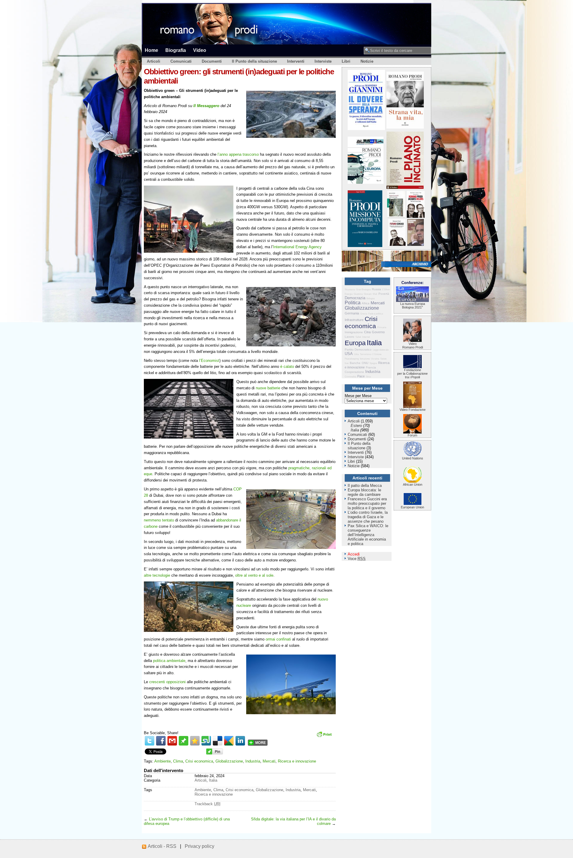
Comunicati (181, 61)
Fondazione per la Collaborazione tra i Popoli (412, 373)
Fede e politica (375, 313)
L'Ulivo (385, 289)
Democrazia (355, 298)
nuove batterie (268, 388)
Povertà (383, 293)
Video (199, 50)
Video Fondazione (413, 409)
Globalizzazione (229, 761)
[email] (172, 741)
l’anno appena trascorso (238, 154)
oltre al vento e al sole (254, 575)
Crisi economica (199, 761)
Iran (347, 363)
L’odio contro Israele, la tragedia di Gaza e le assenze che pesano (368, 517)
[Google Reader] (229, 741)
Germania (352, 313)
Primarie (381, 327)
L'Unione (376, 354)
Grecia (363, 313)
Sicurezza (350, 289)
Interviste (323, 61)
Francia (371, 367)
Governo (378, 332)
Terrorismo (365, 354)
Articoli (153, 61)
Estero (356, 425)
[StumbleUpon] (206, 741)
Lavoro (349, 336)
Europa (355, 343)
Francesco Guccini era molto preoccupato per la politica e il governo (367, 503)
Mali (375, 294)
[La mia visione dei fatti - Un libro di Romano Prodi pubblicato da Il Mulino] (415, 244)
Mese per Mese (358, 395)
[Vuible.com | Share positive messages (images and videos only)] (183, 744)
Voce (357, 558)
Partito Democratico (358, 349)
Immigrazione (354, 332)
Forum (412, 435)
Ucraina (375, 358)
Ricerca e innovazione (297, 761)
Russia (376, 289)
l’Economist (209, 360)
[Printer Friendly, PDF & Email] (325, 736)
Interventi (295, 61)
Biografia (175, 50)
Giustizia (358, 294)
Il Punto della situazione (254, 61)
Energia (348, 294)
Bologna (370, 298)
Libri (346, 61)
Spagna (373, 363)
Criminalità (350, 376)
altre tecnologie (157, 575)
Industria (252, 761)
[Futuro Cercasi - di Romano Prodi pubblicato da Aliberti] (397, 244)
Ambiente (162, 761)
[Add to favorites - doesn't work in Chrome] (195, 741)
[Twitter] (149, 741)
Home (151, 50)
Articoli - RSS (162, 846)
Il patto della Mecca (365, 485)
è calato (287, 366)
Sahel (358, 337)
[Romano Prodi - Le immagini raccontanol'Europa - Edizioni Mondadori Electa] (365, 182)
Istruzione (365, 358)
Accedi (354, 554)
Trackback (208, 804)
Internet (366, 337)
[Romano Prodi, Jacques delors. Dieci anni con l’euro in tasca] (416, 216)
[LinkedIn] (240, 741)
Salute (383, 358)
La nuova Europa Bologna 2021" (412, 305)
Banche (355, 363)
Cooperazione (354, 372)
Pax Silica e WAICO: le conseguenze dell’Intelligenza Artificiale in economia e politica (368, 535)
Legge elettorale (381, 349)
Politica (353, 302)
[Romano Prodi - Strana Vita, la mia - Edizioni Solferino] (405, 127)
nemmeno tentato (159, 520)
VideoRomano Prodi (412, 345)
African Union (412, 484)
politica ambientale (169, 660)
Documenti (212, 61)
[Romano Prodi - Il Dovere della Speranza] (366, 129)
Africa (365, 303)
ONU (365, 363)
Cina (367, 332)
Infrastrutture (354, 320)
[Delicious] (217, 741)
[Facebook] (161, 741)
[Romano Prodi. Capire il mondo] (396, 216)
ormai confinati (278, 639)
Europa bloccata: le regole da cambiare (364, 492)
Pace (361, 376)
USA (349, 353)
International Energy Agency (297, 247)
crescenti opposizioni (167, 682)
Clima (178, 761)
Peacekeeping (352, 358)
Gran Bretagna (363, 289)
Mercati (269, 761)
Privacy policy (199, 846)
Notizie (367, 61)
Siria (368, 376)
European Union (412, 507)
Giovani (368, 294)
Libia (356, 354)
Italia (213, 780)
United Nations (412, 458)
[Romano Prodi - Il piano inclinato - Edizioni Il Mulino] (405, 187)
